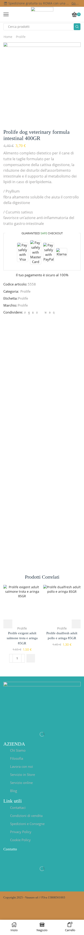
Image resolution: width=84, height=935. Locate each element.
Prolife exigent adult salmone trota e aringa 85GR (22, 638)
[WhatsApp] (50, 312)
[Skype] (53, 312)
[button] (30, 658)
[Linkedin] (45, 312)
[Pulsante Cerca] (77, 26)
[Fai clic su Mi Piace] (29, 312)
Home (8, 37)
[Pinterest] (37, 312)
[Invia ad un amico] (41, 312)
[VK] (33, 312)
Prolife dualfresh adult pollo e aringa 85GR (61, 635)
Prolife (21, 37)
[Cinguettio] (25, 312)
